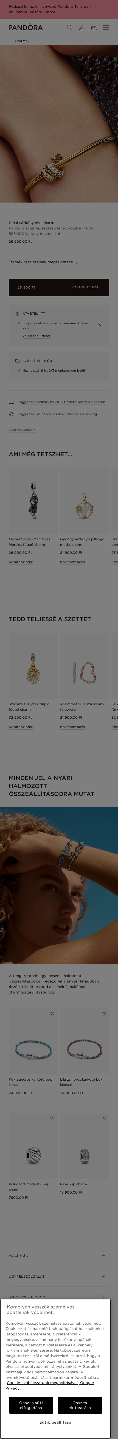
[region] (55, 1369)
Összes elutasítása (80, 1405)
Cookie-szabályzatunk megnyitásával (42, 1382)
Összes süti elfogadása (31, 1405)
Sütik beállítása (56, 1422)
